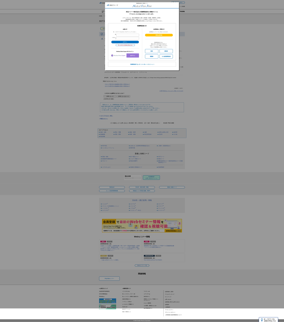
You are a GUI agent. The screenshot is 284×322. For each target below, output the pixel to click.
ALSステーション (126, 309)
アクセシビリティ (169, 309)
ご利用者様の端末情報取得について (173, 314)
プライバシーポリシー (170, 312)
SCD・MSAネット (126, 311)
